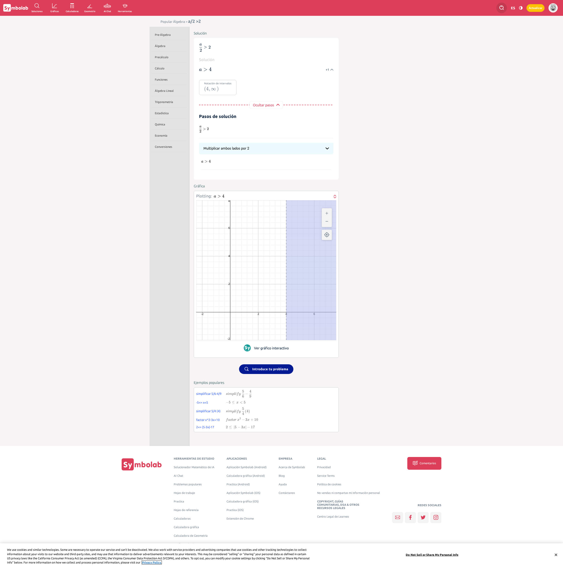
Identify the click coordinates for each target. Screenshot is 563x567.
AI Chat (178, 475)
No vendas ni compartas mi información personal (348, 493)
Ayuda (283, 484)
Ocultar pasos (263, 105)
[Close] (556, 555)
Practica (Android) (238, 484)
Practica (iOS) (235, 510)
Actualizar (535, 8)
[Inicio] (142, 464)
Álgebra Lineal (164, 90)
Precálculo (161, 57)
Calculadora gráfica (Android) (246, 475)
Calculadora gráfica (186, 527)
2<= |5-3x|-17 (205, 427)
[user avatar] (553, 8)
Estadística (162, 113)
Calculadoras (182, 518)
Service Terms (326, 475)
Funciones (161, 79)
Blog (282, 475)
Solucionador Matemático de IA (194, 467)
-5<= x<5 (202, 402)
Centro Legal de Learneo (333, 516)
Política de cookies (329, 484)
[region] (281, 555)
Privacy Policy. (151, 562)
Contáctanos (287, 493)
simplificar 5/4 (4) (208, 411)
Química (160, 124)
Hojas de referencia (186, 510)
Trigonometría (164, 101)
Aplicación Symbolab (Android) (247, 467)
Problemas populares (188, 484)
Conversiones (163, 146)
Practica (179, 501)
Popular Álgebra (173, 21)
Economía (161, 135)
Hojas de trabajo (184, 493)
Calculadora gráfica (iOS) (243, 501)
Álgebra (160, 45)
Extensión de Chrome (240, 518)
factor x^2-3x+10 (208, 419)
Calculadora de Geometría (191, 535)
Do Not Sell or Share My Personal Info (432, 554)
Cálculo (160, 68)
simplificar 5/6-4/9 (208, 393)
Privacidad (324, 467)
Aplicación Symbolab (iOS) (243, 493)
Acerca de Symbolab (292, 467)
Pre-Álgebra (163, 34)
